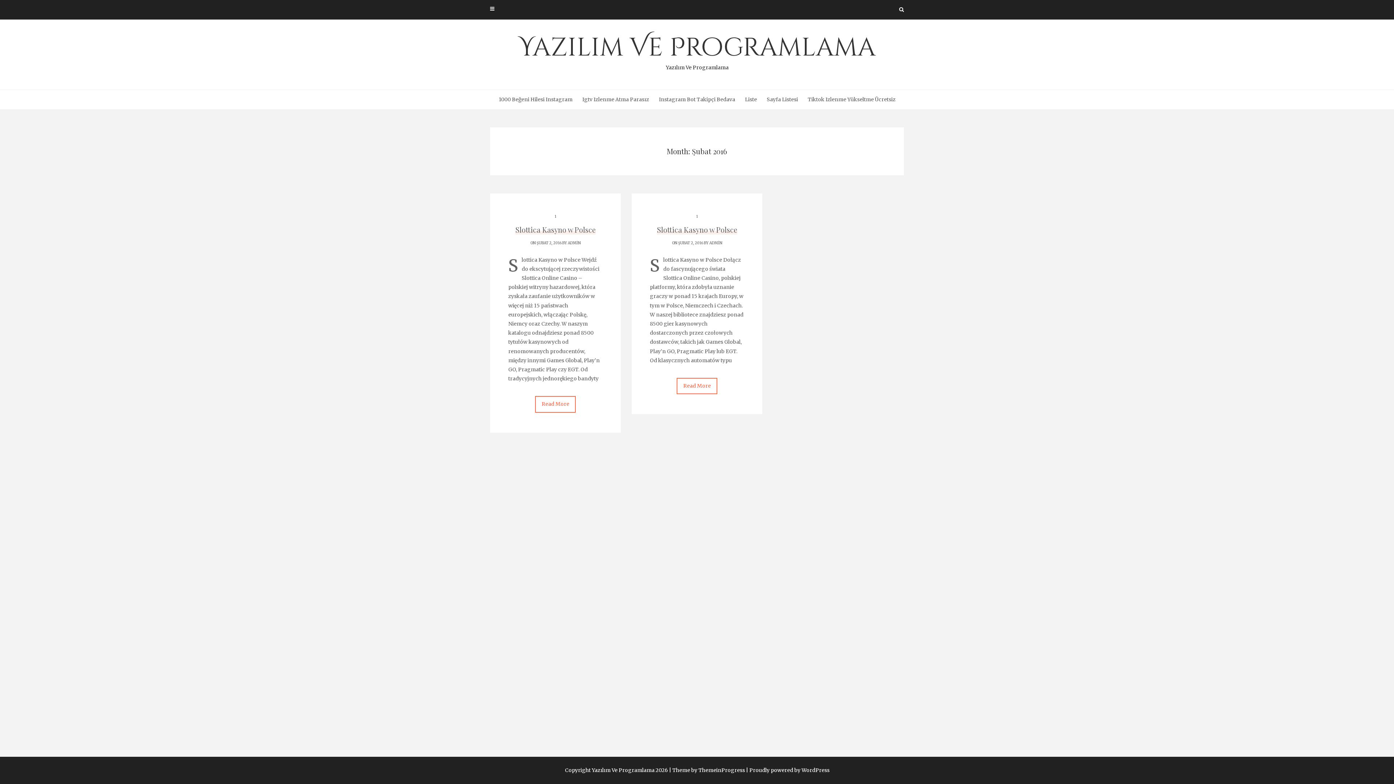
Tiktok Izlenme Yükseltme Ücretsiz (852, 99)
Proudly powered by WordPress (789, 770)
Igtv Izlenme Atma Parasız (615, 99)
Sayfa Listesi (782, 99)
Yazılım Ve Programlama (697, 51)
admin (574, 243)
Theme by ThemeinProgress (708, 770)
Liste (751, 99)
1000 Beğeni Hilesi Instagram (535, 99)
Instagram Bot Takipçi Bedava (697, 99)
